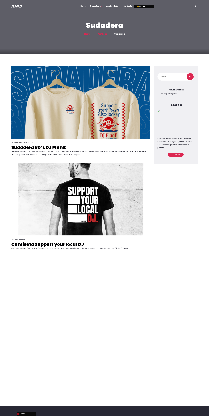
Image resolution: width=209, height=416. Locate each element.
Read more (176, 155)
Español (142, 6)
